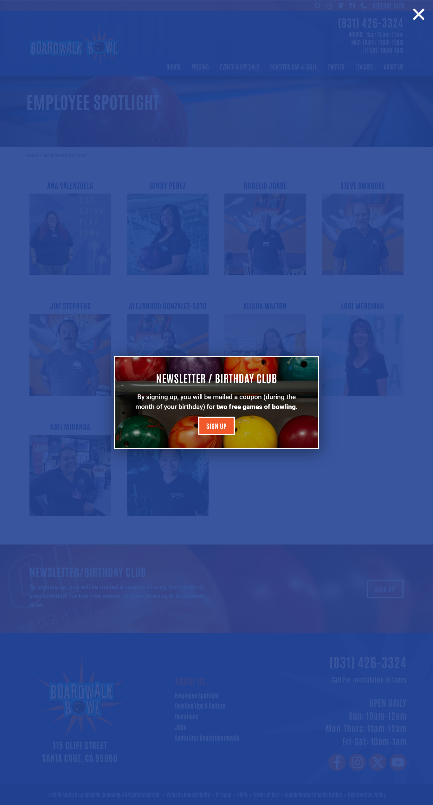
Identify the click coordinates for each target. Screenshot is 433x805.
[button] (419, 14)
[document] (216, 402)
